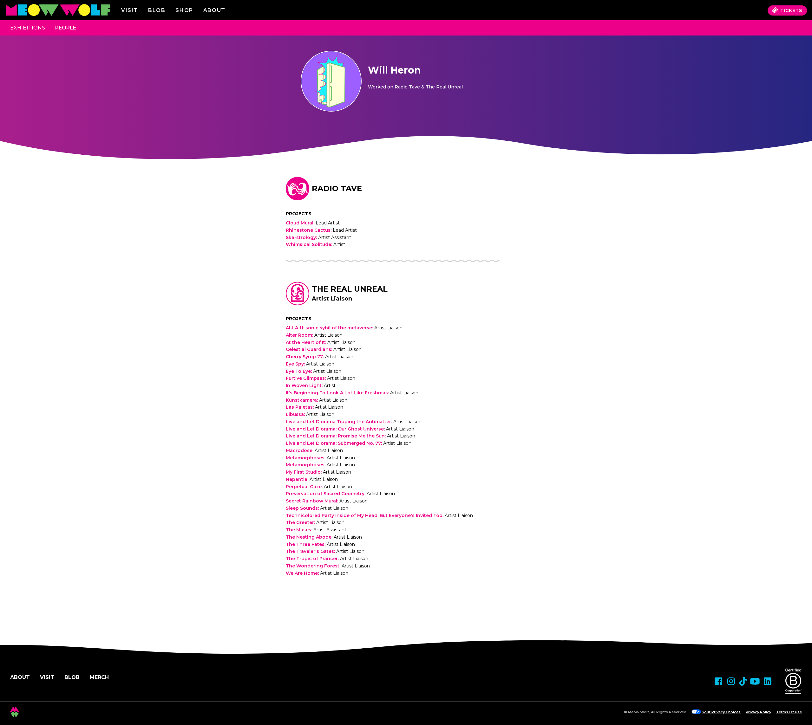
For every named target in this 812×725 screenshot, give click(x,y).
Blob (156, 10)
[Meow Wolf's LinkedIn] (768, 681)
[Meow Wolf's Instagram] (731, 681)
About (20, 677)
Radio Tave (337, 188)
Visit (129, 10)
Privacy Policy (758, 712)
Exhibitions (27, 28)
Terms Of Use (789, 712)
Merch (99, 677)
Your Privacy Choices (721, 712)
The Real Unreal (350, 289)
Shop (184, 10)
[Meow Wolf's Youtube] (755, 681)
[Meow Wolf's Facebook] (718, 681)
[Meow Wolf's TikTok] (743, 681)
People (65, 28)
